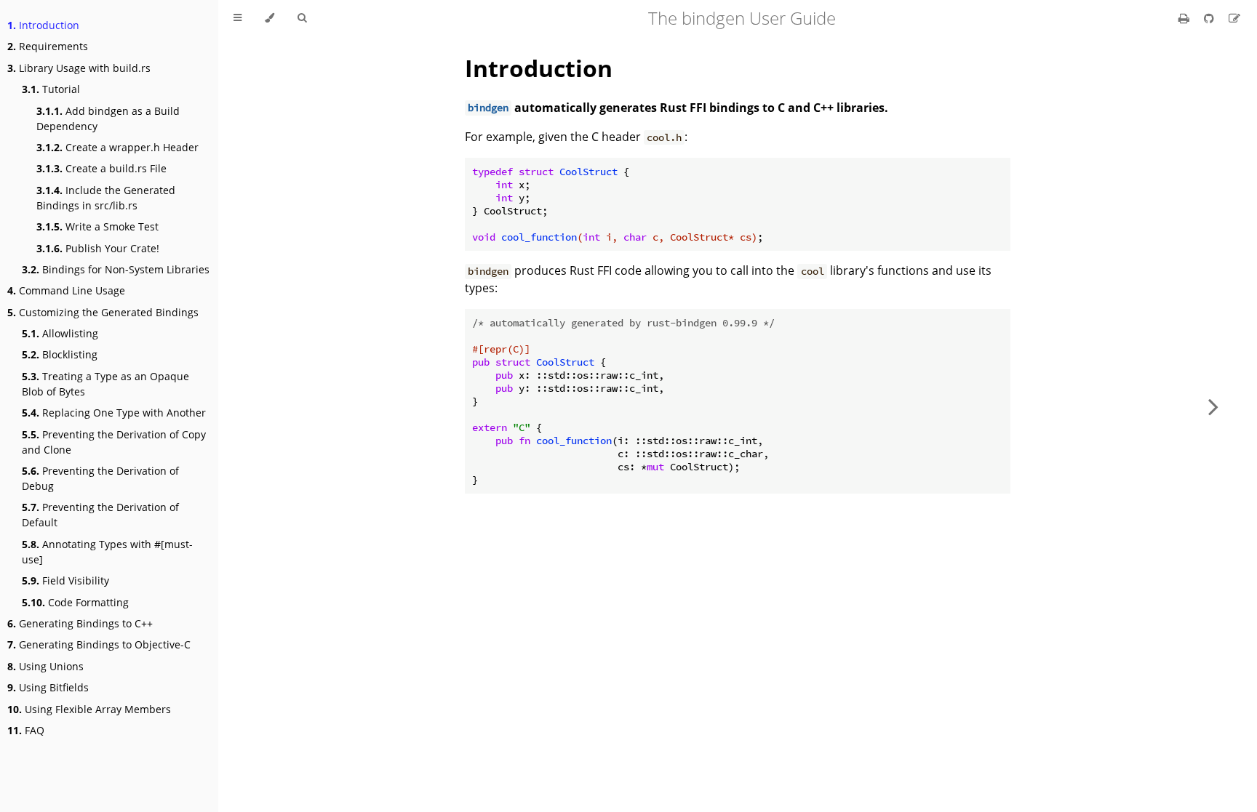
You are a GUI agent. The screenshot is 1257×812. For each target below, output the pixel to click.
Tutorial (51, 89)
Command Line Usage (66, 290)
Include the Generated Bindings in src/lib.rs (105, 197)
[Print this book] (1185, 18)
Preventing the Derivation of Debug (100, 478)
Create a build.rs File (101, 168)
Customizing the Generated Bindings (103, 312)
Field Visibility (65, 580)
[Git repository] (1210, 18)
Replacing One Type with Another (114, 412)
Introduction (43, 25)
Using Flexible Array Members (89, 709)
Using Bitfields (48, 687)
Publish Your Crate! (97, 248)
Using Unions (45, 666)
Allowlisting (60, 333)
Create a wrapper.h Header (117, 147)
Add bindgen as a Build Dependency (108, 118)
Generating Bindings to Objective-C (99, 644)
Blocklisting (59, 354)
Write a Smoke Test (97, 226)
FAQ (25, 730)
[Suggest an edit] (1234, 18)
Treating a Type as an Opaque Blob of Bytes (105, 383)
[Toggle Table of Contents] (237, 18)
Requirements (47, 46)
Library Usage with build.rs (79, 68)
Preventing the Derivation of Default (100, 514)
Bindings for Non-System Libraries (116, 269)
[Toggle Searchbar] (302, 18)
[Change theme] (269, 18)
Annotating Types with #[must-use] (107, 551)
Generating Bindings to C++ (80, 623)
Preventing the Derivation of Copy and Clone (114, 442)
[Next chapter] (1213, 406)
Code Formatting (75, 602)
